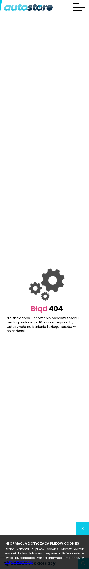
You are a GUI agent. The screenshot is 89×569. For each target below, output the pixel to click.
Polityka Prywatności (19, 562)
